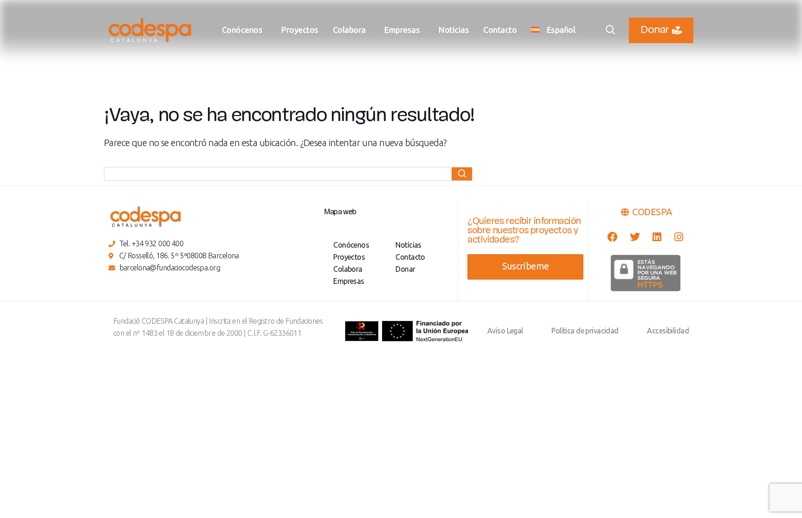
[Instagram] (679, 237)
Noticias (454, 29)
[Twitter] (635, 237)
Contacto (500, 29)
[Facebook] (612, 237)
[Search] (462, 173)
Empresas (402, 29)
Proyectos (299, 29)
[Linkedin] (656, 237)
